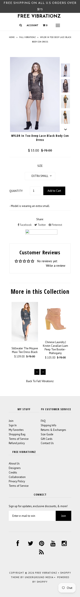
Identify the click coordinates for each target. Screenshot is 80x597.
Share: (40, 219)
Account (32, 25)
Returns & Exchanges (53, 430)
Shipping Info (48, 425)
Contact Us (47, 443)
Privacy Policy (17, 481)
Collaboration (17, 477)
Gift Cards (46, 439)
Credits (13, 472)
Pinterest (56, 225)
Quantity (16, 191)
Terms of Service (19, 439)
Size (40, 166)
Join (11, 421)
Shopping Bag (17, 434)
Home (12, 37)
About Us (14, 463)
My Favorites (16, 430)
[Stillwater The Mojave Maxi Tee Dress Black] (25, 341)
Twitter (41, 225)
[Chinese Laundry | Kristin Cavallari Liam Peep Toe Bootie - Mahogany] (55, 334)
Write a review (55, 266)
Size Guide (47, 434)
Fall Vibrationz (27, 37)
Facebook (25, 225)
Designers (15, 468)
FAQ (43, 421)
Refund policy (17, 443)
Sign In (13, 425)
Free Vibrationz (39, 16)
